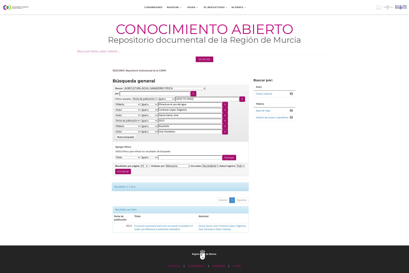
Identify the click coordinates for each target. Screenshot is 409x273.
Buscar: (119, 88)
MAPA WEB (218, 266)
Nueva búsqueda (125, 137)
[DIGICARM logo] (34, 7)
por (117, 93)
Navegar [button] (173, 7)
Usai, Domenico (206, 229)
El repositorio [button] (214, 7)
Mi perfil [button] (238, 7)
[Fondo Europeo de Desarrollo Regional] (358, 9)
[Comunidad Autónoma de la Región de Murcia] (204, 254)
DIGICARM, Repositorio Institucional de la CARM (139, 70)
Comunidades (153, 7)
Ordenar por (158, 166)
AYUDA (237, 266)
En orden (196, 166)
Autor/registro (227, 166)
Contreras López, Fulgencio (232, 226)
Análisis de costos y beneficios (272, 117)
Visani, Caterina (223, 229)
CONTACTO (173, 266)
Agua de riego (263, 111)
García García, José (208, 226)
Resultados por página (127, 166)
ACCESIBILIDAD (196, 266)
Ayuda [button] (191, 7)
